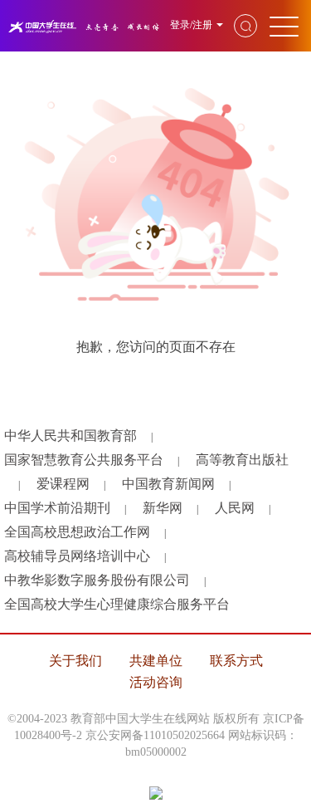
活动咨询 (155, 682)
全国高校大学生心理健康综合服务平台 (117, 604)
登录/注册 (191, 25)
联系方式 (236, 661)
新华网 (162, 508)
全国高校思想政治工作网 (77, 532)
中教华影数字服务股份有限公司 (97, 580)
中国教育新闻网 (168, 483)
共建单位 (155, 661)
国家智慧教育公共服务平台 (83, 459)
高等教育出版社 (242, 459)
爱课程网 (63, 483)
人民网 (235, 508)
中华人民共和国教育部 (70, 435)
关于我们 (75, 661)
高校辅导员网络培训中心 (77, 556)
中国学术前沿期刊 (57, 508)
